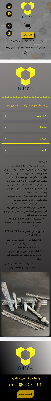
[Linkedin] (9, 33)
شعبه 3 (43, 150)
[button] (27, 25)
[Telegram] (9, 14)
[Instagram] (9, 6)
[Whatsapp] (9, 26)
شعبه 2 (43, 139)
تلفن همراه (41, 116)
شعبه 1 (43, 127)
